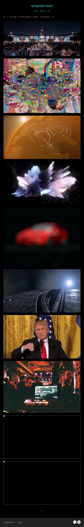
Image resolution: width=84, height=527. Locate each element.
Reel (48, 11)
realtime (35, 17)
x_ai (53, 17)
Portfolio (42, 11)
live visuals (13, 17)
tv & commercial (45, 17)
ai (7, 17)
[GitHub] (74, 522)
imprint (20, 522)
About (36, 11)
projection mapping (25, 17)
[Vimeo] (79, 522)
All (4, 17)
